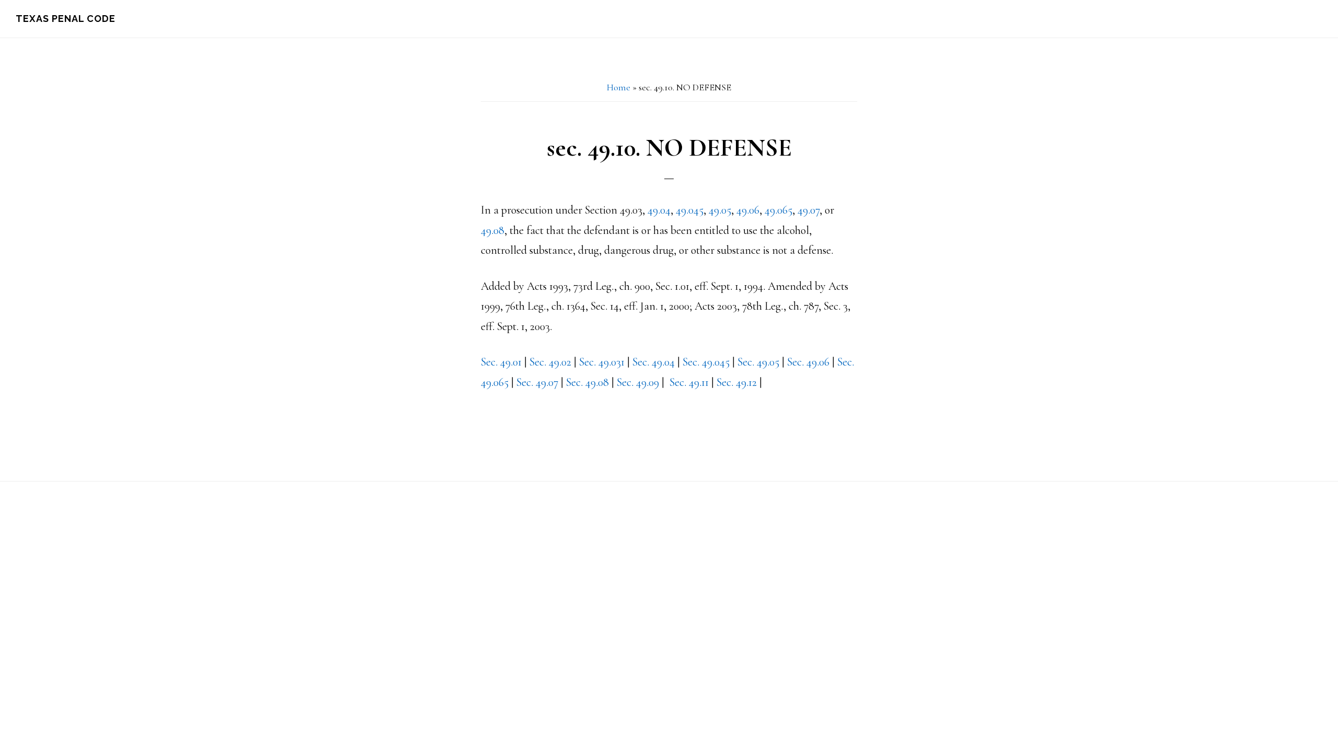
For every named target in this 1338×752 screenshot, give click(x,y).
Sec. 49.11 (690, 382)
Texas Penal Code (66, 18)
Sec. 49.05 (758, 362)
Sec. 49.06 (808, 362)
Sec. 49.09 (638, 382)
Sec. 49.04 (653, 362)
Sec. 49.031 (602, 362)
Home (618, 87)
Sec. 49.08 (587, 382)
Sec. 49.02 (550, 362)
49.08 (492, 230)
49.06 (747, 210)
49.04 (659, 210)
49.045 (689, 210)
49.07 (809, 210)
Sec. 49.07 (537, 382)
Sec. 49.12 (737, 382)
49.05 (720, 210)
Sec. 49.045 (706, 362)
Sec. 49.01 (501, 362)
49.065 (778, 210)
